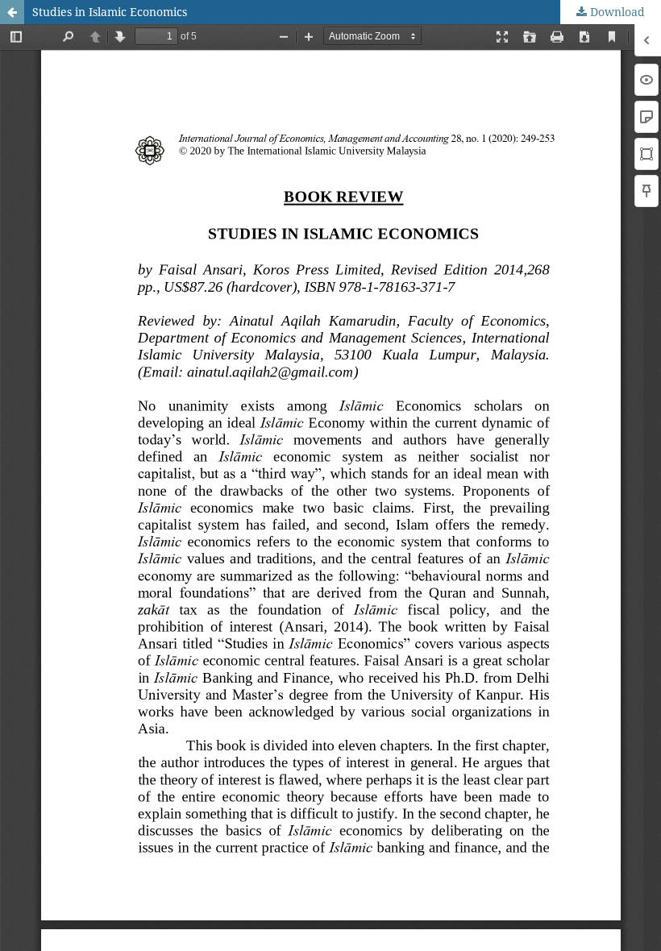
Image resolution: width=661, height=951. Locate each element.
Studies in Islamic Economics (109, 11)
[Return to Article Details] (12, 12)
